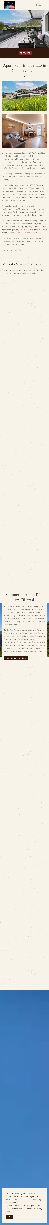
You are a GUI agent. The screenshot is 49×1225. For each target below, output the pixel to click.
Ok (9, 1217)
